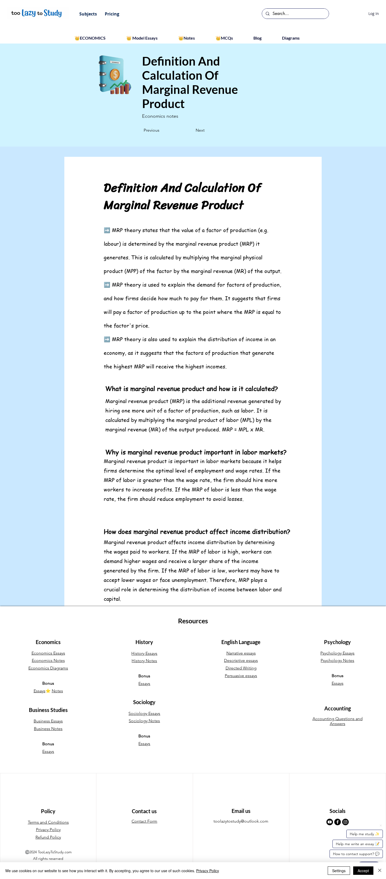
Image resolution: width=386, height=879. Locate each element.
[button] (88, 14)
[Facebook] (337, 822)
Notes (57, 690)
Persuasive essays (241, 675)
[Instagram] (345, 822)
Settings (339, 870)
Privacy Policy (207, 870)
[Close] (380, 870)
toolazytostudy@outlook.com (240, 821)
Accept (363, 870)
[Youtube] (329, 822)
